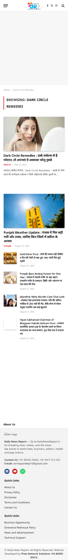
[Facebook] (7, 471)
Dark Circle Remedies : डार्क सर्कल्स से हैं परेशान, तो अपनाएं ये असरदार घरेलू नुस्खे (30, 157)
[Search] (63, 6)
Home (6, 89)
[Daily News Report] (34, 5)
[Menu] (5, 6)
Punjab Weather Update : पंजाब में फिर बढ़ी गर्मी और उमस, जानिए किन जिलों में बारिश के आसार (33, 236)
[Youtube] (14, 471)
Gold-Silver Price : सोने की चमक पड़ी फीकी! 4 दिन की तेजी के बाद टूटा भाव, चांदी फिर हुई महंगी (41, 257)
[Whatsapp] (22, 471)
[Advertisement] (34, 48)
